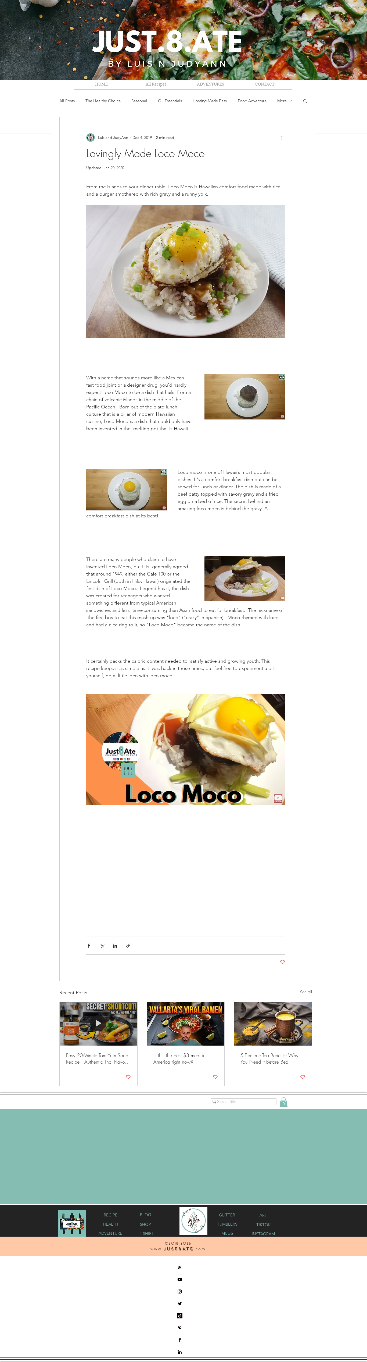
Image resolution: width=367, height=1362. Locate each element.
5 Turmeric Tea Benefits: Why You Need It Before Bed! (269, 1058)
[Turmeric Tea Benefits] (273, 1024)
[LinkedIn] (179, 1351)
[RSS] (179, 1266)
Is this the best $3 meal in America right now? (179, 1058)
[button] (210, 84)
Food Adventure (252, 100)
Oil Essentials (170, 100)
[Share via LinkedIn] (115, 945)
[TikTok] (179, 1315)
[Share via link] (128, 945)
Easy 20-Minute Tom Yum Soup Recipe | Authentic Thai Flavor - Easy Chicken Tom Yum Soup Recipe (97, 1058)
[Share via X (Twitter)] (102, 945)
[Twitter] (179, 1303)
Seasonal (139, 100)
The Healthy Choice (103, 100)
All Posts (67, 100)
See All (306, 991)
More (282, 100)
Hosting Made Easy (210, 100)
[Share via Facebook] (88, 945)
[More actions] (282, 137)
